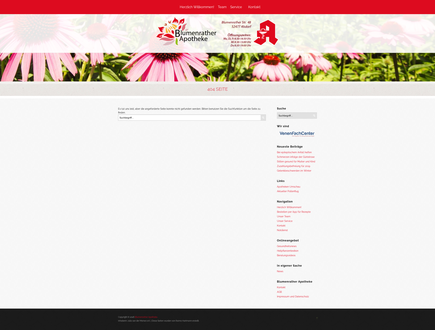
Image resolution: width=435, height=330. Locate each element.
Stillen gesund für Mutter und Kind (296, 161)
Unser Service (284, 221)
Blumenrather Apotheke (146, 317)
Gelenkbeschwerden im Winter (294, 170)
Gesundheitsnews (287, 246)
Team (222, 7)
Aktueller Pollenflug (288, 191)
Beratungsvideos (286, 255)
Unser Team (283, 216)
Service (236, 7)
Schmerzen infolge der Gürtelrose (296, 157)
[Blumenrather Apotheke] (217, 32)
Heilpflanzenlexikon (287, 250)
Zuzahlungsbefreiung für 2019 (293, 166)
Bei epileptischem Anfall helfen (294, 152)
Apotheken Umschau (288, 186)
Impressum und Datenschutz (293, 296)
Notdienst (282, 230)
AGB (279, 292)
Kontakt (254, 7)
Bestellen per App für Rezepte (294, 211)
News (280, 271)
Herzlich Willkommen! (197, 7)
